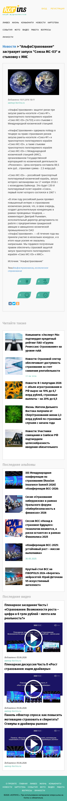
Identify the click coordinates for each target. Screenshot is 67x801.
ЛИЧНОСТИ (8, 37)
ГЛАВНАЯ (23, 784)
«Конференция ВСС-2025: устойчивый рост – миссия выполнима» (42, 549)
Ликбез (6, 23)
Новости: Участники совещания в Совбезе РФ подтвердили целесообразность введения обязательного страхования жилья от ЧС (41, 441)
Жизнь (15, 23)
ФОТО (17, 30)
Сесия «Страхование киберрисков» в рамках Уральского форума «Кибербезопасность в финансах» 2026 (41, 505)
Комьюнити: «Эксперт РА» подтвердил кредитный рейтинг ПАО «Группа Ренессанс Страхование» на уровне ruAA (43, 343)
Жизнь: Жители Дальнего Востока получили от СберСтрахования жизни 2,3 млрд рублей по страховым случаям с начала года (43, 415)
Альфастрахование (23, 268)
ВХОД (44, 9)
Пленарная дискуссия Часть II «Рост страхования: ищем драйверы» (30, 666)
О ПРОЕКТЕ (11, 784)
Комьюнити (27, 23)
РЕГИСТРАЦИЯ (57, 9)
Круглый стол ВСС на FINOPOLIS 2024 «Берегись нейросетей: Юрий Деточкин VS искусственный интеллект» (44, 577)
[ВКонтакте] (10, 303)
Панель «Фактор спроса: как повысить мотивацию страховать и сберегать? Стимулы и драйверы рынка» (33, 719)
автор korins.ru (16, 103)
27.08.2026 (30, 376)
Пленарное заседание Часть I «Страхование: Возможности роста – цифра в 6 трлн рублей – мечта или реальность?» (31, 612)
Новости (41, 23)
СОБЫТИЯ (7, 30)
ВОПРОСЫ (46, 30)
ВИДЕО (26, 30)
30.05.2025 (30, 558)
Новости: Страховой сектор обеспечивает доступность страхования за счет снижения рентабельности (43, 365)
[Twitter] (13, 303)
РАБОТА (35, 30)
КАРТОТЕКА (53, 23)
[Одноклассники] (17, 303)
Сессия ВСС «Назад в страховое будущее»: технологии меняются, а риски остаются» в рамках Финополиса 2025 (42, 529)
